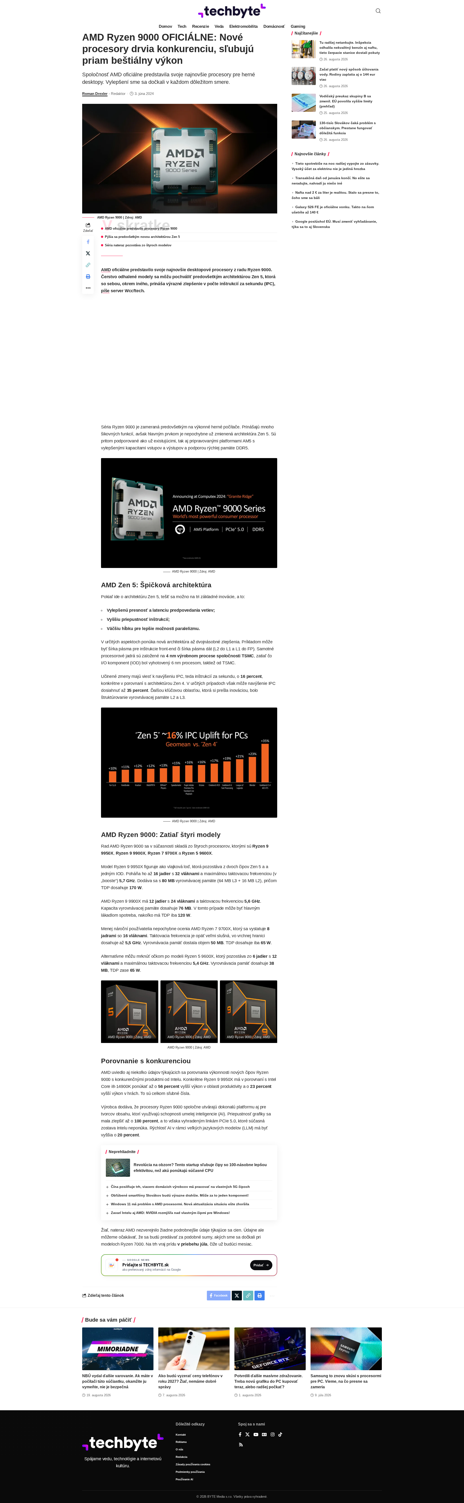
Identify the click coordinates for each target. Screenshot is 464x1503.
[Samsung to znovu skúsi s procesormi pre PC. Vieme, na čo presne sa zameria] (346, 1348)
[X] (247, 1435)
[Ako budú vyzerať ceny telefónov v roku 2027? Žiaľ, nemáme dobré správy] (194, 1348)
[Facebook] (240, 1435)
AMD (106, 269)
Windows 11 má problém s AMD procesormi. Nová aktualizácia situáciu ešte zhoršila (180, 1204)
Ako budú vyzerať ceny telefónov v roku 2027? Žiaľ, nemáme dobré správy (190, 1381)
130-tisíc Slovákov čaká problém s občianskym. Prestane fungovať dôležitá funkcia (347, 128)
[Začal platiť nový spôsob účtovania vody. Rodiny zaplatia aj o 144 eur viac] (304, 76)
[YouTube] (256, 1435)
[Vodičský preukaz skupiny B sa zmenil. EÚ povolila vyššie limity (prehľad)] (304, 103)
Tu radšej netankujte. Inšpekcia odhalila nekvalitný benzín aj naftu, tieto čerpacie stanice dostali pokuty (349, 48)
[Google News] (264, 1435)
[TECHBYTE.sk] (232, 11)
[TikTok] (280, 1435)
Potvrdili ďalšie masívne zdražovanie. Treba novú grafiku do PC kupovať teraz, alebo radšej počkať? (268, 1381)
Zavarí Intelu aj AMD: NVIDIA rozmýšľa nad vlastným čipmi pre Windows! (170, 1213)
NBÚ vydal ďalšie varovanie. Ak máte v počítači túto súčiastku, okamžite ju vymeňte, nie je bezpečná (117, 1381)
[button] (378, 11)
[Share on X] (88, 253)
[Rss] (241, 1445)
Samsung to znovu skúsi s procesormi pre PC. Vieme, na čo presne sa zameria (346, 1381)
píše (105, 290)
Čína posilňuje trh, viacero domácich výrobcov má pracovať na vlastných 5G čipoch (180, 1187)
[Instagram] (272, 1435)
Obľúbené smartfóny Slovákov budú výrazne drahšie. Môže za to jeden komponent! (180, 1195)
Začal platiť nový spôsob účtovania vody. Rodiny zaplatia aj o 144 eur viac (348, 74)
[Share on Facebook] (88, 242)
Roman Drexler (95, 94)
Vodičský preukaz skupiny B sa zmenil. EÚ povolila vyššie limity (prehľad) (345, 101)
